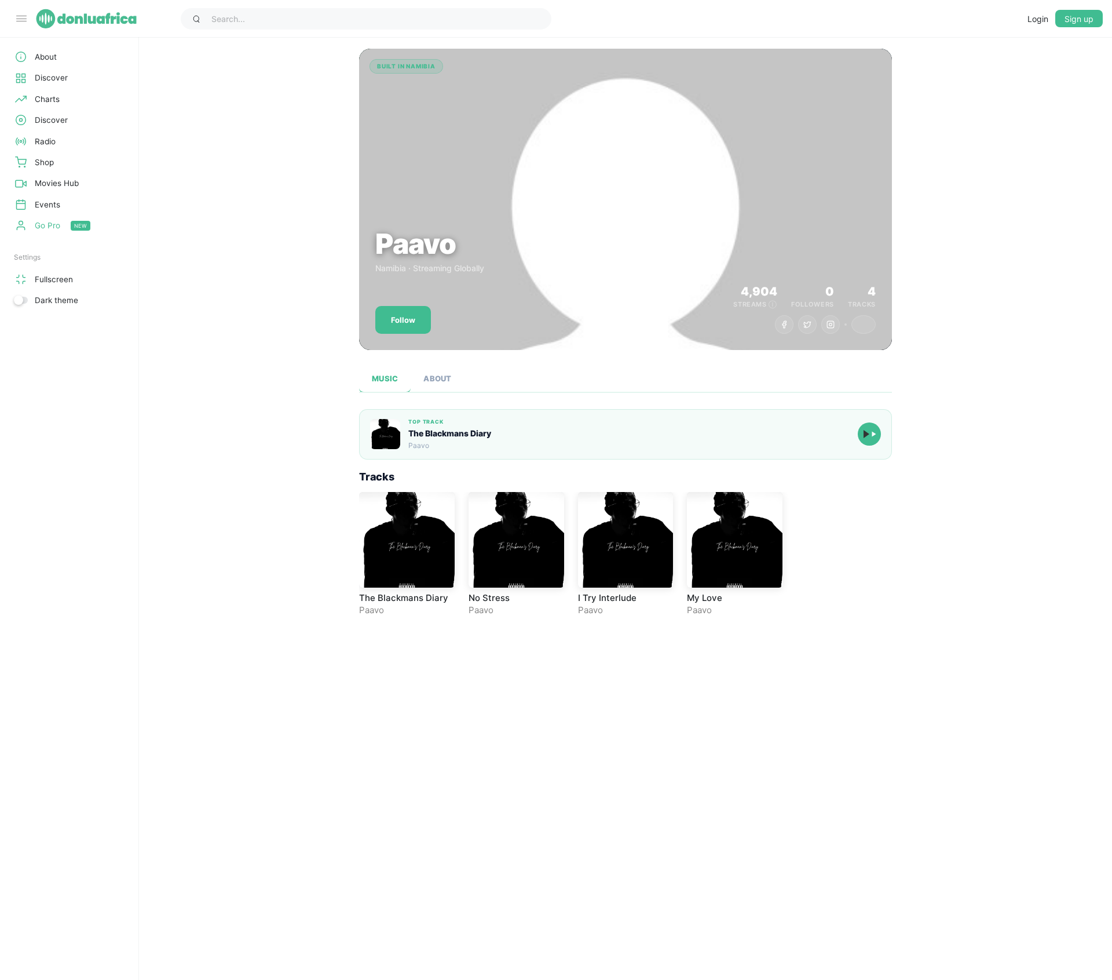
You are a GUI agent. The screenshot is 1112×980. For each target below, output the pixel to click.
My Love (704, 597)
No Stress (489, 597)
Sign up (1079, 19)
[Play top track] (869, 434)
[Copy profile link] (863, 324)
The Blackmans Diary (449, 433)
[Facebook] (784, 324)
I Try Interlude (607, 597)
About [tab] (437, 378)
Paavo (371, 609)
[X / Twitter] (807, 324)
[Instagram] (830, 324)
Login (1037, 19)
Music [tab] (385, 378)
